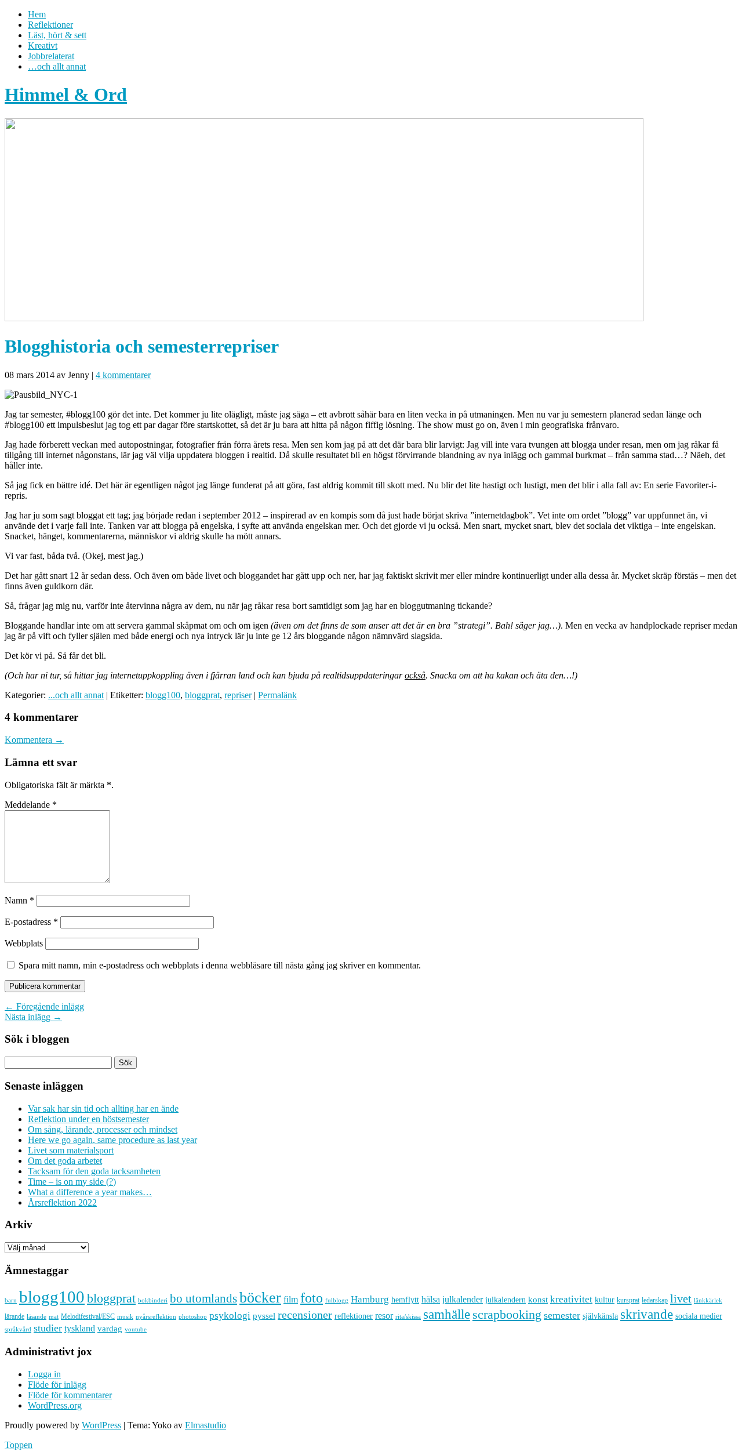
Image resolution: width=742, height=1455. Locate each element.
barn (11, 1300)
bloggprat (202, 695)
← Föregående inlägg (44, 1006)
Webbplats (24, 943)
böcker (260, 1297)
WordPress (101, 1425)
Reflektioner (50, 25)
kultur (604, 1299)
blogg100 (163, 695)
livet (681, 1298)
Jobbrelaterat (51, 56)
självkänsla (600, 1316)
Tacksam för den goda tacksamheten (94, 1171)
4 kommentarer (123, 375)
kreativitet (571, 1299)
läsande (36, 1316)
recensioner (305, 1314)
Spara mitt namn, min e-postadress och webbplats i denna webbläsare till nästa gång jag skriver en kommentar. (220, 965)
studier (48, 1328)
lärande (14, 1316)
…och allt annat (57, 66)
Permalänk (277, 695)
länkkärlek (708, 1300)
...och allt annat (76, 695)
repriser (238, 695)
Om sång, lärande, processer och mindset (102, 1129)
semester (562, 1315)
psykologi (229, 1315)
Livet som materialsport (71, 1150)
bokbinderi (153, 1300)
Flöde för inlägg (57, 1384)
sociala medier (698, 1315)
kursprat (628, 1300)
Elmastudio (205, 1425)
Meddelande (31, 805)
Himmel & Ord (66, 94)
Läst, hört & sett (57, 35)
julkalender (462, 1299)
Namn (19, 900)
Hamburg (370, 1299)
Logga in (44, 1374)
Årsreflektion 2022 (62, 1202)
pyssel (264, 1315)
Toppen (18, 1445)
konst (538, 1299)
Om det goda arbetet (65, 1161)
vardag (109, 1328)
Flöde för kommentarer (70, 1395)
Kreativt (42, 45)
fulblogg (336, 1300)
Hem (37, 14)
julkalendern (505, 1300)
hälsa (430, 1299)
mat (54, 1317)
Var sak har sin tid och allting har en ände (103, 1108)
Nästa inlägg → (33, 1017)
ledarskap (655, 1300)
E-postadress (31, 922)
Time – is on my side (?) (72, 1182)
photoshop (193, 1317)
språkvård (18, 1329)
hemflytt (405, 1300)
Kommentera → (34, 740)
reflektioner (353, 1315)
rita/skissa (408, 1316)
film (290, 1299)
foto (311, 1297)
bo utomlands (203, 1298)
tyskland (79, 1328)
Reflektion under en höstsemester (88, 1119)
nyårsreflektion (156, 1316)
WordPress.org (55, 1405)
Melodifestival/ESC (88, 1316)
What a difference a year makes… (90, 1192)
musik (125, 1316)
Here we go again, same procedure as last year (112, 1140)
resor (384, 1315)
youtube (136, 1329)
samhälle (446, 1314)
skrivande (646, 1314)
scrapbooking (506, 1314)
